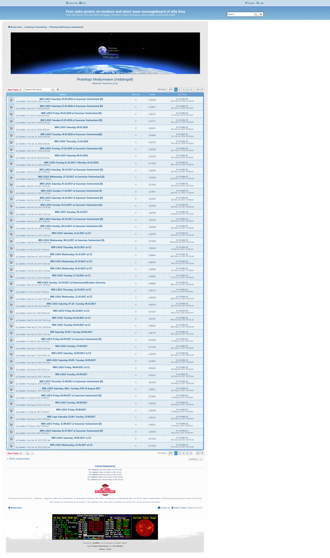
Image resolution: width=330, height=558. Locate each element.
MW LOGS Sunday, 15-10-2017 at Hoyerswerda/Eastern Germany (71, 282)
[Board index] (68, 8)
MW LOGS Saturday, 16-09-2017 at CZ (71, 353)
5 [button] (191, 89)
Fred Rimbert (118, 546)
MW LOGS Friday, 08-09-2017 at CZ (71, 367)
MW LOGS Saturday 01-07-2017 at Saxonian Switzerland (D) (71, 431)
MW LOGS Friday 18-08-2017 (71, 409)
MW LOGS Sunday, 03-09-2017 (71, 374)
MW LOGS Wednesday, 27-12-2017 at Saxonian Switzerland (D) (71, 176)
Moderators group (110, 83)
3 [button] (183, 89)
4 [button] (187, 89)
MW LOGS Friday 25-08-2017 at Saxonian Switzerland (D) (71, 395)
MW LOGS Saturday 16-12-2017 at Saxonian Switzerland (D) (71, 198)
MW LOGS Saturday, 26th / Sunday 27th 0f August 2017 (71, 388)
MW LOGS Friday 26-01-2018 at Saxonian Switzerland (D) (71, 113)
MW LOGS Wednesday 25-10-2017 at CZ (71, 261)
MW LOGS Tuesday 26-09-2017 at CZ (71, 325)
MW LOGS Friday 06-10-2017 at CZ (71, 311)
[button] (170, 89)
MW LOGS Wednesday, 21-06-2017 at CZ (71, 445)
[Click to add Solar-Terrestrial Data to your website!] (105, 527)
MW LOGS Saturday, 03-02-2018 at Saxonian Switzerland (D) (71, 99)
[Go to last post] (187, 99)
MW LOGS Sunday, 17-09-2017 (71, 346)
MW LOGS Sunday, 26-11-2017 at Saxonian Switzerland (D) (71, 226)
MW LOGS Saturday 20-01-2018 (71, 127)
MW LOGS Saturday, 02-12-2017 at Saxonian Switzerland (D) (71, 219)
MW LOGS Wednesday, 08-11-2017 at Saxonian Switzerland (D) (71, 240)
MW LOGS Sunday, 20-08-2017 (71, 402)
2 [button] (179, 89)
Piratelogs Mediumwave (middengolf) (105, 79)
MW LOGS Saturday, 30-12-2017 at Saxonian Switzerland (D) (71, 169)
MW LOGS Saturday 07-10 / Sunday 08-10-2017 (71, 304)
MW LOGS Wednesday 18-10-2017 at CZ (71, 268)
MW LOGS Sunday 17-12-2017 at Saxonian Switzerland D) (71, 191)
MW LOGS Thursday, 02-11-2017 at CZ (71, 247)
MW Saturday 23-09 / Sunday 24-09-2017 (71, 332)
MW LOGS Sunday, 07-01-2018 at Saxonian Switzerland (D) (71, 148)
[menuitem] (82, 3)
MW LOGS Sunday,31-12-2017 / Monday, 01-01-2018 (71, 162)
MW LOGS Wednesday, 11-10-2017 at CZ (71, 296)
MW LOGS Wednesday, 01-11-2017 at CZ (71, 254)
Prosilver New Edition (100, 546)
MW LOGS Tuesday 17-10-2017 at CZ (71, 275)
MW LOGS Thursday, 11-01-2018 (71, 141)
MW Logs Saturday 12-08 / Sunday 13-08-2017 (71, 416)
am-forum (38, 498)
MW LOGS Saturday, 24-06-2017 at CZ (71, 438)
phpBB (96, 543)
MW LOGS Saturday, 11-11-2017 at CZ (71, 233)
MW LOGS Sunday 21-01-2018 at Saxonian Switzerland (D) (71, 120)
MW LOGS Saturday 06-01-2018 (71, 155)
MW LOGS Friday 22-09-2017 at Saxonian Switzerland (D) (71, 339)
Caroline (21, 101)
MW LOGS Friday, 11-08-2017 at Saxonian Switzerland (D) (71, 424)
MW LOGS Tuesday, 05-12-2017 (71, 212)
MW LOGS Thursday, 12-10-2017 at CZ (71, 289)
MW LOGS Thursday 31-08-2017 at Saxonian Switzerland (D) (71, 381)
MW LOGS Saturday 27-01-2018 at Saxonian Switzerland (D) (71, 106)
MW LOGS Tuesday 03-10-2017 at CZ (71, 318)
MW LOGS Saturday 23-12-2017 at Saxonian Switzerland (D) (71, 183)
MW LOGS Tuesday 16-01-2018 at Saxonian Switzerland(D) (71, 134)
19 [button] (198, 89)
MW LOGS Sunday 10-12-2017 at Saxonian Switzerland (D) (71, 205)
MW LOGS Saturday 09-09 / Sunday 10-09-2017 (71, 360)
